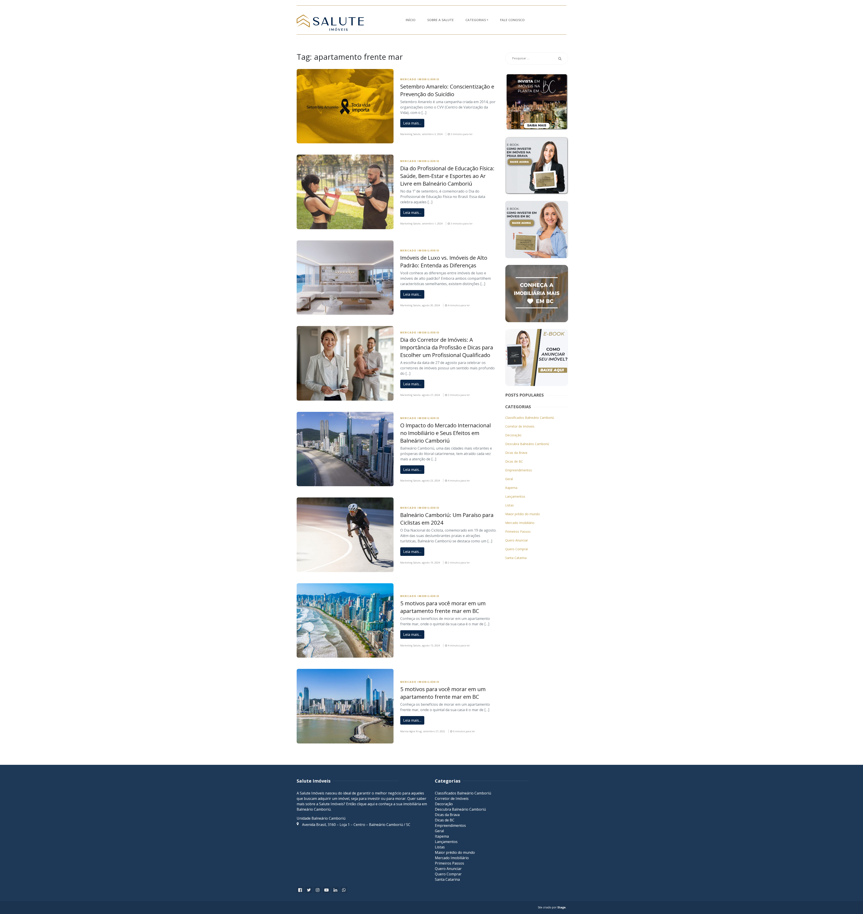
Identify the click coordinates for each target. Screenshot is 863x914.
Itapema (511, 488)
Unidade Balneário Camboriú (321, 818)
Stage (561, 907)
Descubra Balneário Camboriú (527, 444)
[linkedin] (335, 890)
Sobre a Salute (440, 20)
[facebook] (300, 890)
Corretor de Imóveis (519, 426)
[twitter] (308, 890)
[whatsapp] (343, 890)
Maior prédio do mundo (522, 514)
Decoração (513, 435)
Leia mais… (412, 123)
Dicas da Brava (516, 452)
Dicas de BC (514, 461)
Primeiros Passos (518, 531)
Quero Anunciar (516, 540)
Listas (509, 505)
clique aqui (366, 803)
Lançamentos (515, 496)
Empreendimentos (518, 470)
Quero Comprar (516, 549)
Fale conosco (512, 20)
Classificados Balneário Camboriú (529, 417)
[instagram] (317, 890)
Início (411, 20)
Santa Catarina (516, 558)
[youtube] (326, 890)
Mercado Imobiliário (419, 79)
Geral (509, 479)
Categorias (475, 20)
